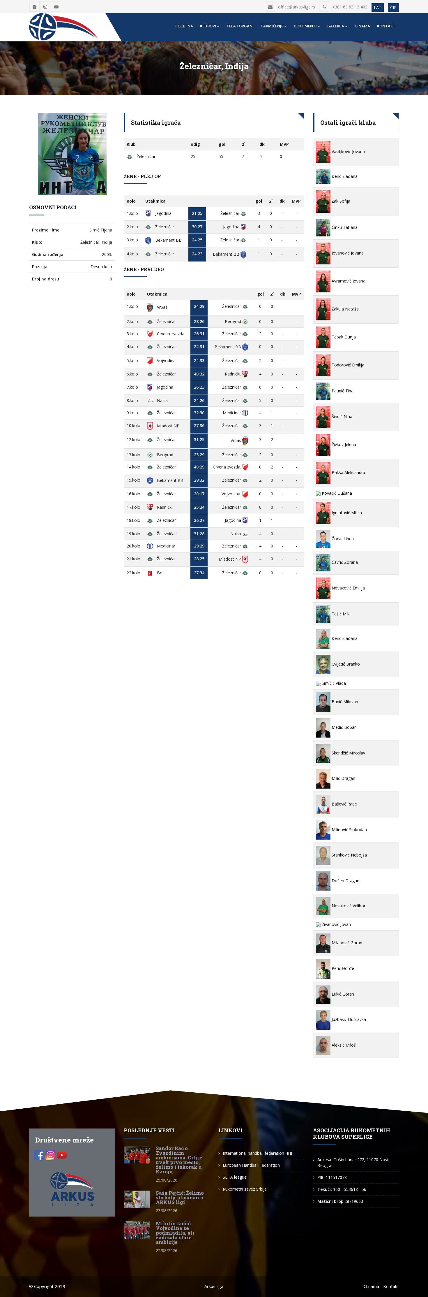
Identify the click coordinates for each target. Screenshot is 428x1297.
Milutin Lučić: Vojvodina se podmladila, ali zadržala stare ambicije (175, 1232)
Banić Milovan (344, 701)
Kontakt (386, 26)
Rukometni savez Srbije (245, 1189)
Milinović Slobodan (348, 829)
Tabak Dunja (343, 337)
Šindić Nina (341, 416)
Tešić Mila (340, 614)
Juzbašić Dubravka (348, 1019)
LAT (377, 7)
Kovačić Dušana (336, 493)
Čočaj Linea (342, 538)
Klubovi (208, 26)
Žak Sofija (340, 201)
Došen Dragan (344, 880)
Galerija (335, 26)
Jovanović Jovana (347, 253)
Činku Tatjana (344, 227)
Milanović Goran (346, 942)
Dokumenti (305, 26)
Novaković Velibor (347, 905)
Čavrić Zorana (344, 562)
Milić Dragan (342, 778)
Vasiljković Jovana (347, 151)
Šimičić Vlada (333, 683)
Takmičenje (272, 26)
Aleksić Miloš (343, 1045)
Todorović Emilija (347, 365)
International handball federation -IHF (258, 1153)
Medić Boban (343, 727)
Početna (184, 26)
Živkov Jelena (343, 444)
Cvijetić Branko (345, 664)
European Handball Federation (251, 1165)
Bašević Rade (343, 804)
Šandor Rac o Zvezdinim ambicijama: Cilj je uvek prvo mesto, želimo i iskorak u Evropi (179, 1160)
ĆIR (393, 7)
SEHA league (235, 1177)
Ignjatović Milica (346, 512)
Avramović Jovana (347, 281)
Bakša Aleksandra (347, 472)
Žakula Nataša (344, 309)
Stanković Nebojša (348, 855)
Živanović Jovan (336, 924)
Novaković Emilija (347, 588)
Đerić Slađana (344, 176)
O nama (362, 26)
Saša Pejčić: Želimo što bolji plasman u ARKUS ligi (180, 1197)
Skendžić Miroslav (347, 753)
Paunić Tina (341, 391)
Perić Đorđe (342, 968)
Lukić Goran (342, 994)
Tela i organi (240, 26)
